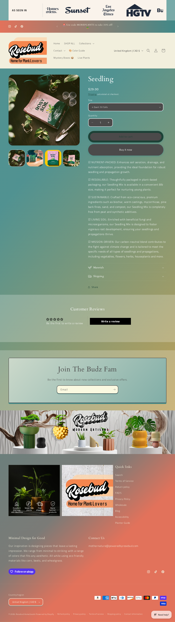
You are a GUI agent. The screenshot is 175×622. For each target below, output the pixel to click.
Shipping (92, 94)
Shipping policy (114, 614)
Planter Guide (122, 523)
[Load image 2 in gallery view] (35, 158)
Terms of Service (124, 481)
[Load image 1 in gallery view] (17, 158)
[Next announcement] (118, 26)
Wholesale (120, 505)
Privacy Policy (122, 499)
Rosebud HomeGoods (25, 614)
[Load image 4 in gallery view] (71, 158)
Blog (117, 511)
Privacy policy (79, 614)
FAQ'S (118, 493)
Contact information (133, 614)
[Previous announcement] (57, 26)
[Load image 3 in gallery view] (53, 158)
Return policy (122, 487)
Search (119, 475)
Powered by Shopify (45, 614)
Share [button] (95, 287)
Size (90, 100)
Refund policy (63, 614)
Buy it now (125, 150)
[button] (86, 43)
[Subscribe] (114, 389)
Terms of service (96, 614)
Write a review (110, 321)
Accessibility (122, 517)
